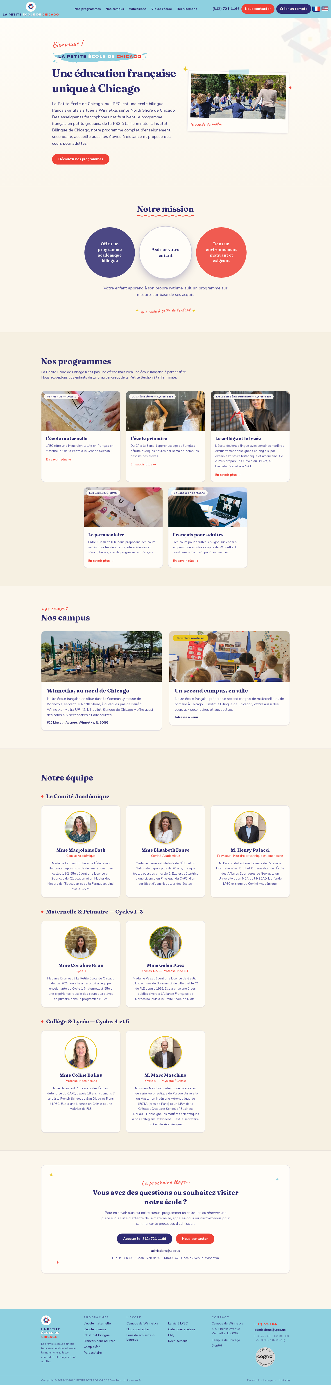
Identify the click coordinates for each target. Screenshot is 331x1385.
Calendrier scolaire (181, 1329)
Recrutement (187, 9)
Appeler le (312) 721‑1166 (144, 1238)
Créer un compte (294, 9)
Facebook (253, 1380)
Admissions (137, 9)
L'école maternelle (97, 1323)
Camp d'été (92, 1347)
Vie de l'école (161, 9)
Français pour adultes (99, 1341)
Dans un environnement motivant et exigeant (221, 252)
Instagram (269, 1380)
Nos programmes (88, 9)
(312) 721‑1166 (226, 8)
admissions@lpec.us (165, 1251)
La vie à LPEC (178, 1323)
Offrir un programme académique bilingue (110, 252)
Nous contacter (258, 9)
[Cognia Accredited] (265, 1357)
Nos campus (115, 9)
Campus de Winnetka (142, 1323)
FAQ (171, 1335)
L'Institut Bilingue (97, 1335)
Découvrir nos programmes (80, 159)
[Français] (316, 9)
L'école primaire (95, 1329)
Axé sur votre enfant (165, 252)
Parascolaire (93, 1353)
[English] (325, 9)
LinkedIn (284, 1380)
